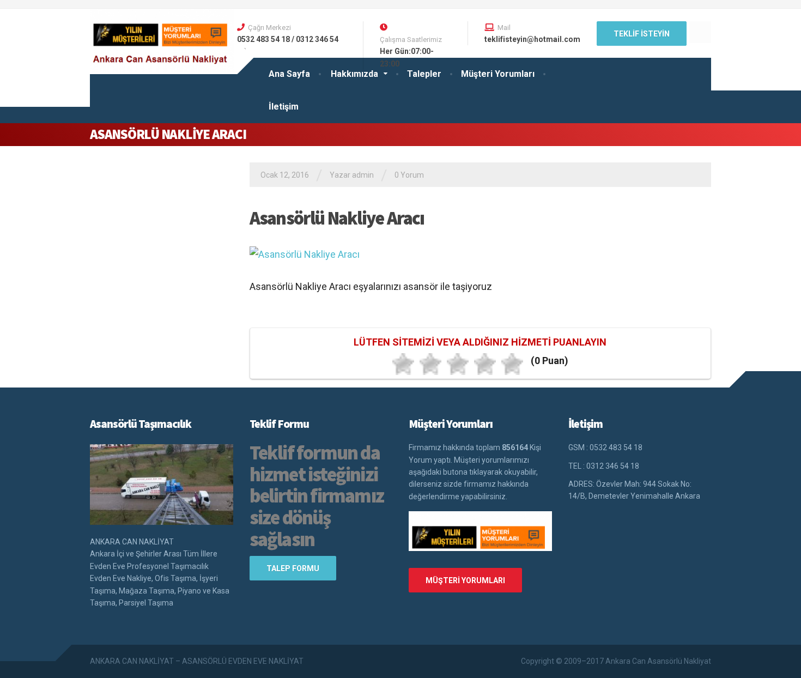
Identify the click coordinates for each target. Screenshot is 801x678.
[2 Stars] (430, 364)
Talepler (424, 74)
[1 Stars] (403, 364)
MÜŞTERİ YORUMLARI (465, 580)
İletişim (284, 106)
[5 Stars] (512, 364)
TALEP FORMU (292, 568)
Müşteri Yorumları (498, 74)
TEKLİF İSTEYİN (642, 33)
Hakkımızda (354, 74)
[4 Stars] (485, 364)
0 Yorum (409, 175)
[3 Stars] (458, 364)
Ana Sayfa (289, 74)
